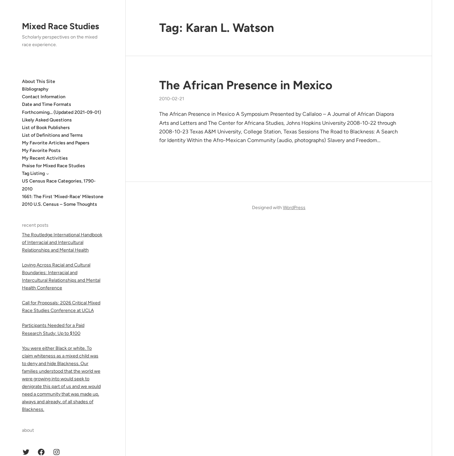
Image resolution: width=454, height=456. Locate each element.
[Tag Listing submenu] (47, 173)
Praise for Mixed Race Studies (53, 166)
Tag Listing (33, 173)
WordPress (294, 207)
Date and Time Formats (46, 104)
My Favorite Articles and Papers (55, 143)
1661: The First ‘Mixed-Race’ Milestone (62, 196)
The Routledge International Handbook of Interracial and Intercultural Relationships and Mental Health (62, 242)
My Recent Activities (45, 158)
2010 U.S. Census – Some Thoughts (59, 204)
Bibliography (35, 89)
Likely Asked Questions (47, 120)
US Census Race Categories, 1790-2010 (59, 184)
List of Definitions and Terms (52, 135)
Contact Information (43, 97)
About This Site (38, 81)
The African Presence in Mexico (245, 85)
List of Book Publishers (46, 127)
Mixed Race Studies (60, 26)
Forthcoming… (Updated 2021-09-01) (61, 112)
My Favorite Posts (41, 150)
